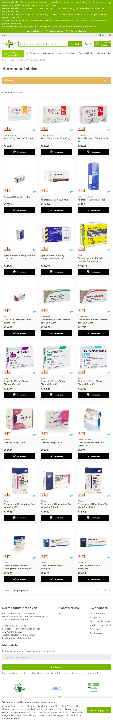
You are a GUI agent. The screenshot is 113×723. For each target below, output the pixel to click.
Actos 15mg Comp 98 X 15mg (18, 138)
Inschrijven (56, 667)
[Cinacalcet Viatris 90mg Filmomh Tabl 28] (93, 357)
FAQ (61, 613)
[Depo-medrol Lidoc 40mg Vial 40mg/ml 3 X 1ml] (56, 480)
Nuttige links (96, 617)
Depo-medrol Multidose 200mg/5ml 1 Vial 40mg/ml (17, 567)
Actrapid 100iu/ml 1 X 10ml (17, 196)
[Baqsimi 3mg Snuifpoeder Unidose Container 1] (93, 234)
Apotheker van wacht (100, 624)
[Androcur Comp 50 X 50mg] (56, 176)
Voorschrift (95, 628)
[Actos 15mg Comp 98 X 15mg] (19, 114)
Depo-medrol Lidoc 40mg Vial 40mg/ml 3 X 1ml (56, 505)
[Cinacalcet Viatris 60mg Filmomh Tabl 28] (56, 357)
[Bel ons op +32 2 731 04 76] (86, 43)
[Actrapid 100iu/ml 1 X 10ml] (19, 176)
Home (5, 59)
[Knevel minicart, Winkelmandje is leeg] (97, 43)
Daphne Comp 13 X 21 (15, 442)
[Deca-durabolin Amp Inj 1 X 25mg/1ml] (93, 419)
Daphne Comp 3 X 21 (51, 442)
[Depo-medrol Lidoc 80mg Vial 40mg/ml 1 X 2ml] (93, 480)
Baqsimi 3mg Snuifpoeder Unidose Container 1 (91, 259)
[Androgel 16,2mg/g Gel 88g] (93, 176)
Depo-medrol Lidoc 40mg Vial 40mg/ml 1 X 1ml (19, 505)
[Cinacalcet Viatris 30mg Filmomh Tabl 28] (19, 357)
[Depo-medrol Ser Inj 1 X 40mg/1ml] (56, 542)
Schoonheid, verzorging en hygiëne (58, 53)
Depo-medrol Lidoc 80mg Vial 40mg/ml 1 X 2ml (93, 505)
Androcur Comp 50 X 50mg (54, 199)
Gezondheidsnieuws (100, 621)
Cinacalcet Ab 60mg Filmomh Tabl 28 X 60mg (56, 321)
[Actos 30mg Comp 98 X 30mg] (56, 114)
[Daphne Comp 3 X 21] (56, 419)
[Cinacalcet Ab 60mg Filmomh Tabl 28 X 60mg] (56, 296)
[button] (56, 80)
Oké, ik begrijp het (98, 710)
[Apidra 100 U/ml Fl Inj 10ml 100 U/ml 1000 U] (19, 234)
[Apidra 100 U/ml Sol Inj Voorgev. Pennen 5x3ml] (56, 234)
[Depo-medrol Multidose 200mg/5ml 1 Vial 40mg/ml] (19, 542)
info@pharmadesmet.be (28, 628)
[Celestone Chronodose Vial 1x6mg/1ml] (19, 296)
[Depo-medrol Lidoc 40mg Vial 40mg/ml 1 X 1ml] (19, 480)
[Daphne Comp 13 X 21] (19, 419)
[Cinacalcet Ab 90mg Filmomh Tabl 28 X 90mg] (93, 296)
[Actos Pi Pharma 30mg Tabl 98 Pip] (93, 114)
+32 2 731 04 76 (19, 625)
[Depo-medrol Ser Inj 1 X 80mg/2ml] (93, 542)
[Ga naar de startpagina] (9, 44)
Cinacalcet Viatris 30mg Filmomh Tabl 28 (16, 382)
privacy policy (93, 673)
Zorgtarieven (96, 632)
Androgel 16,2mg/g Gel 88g (91, 199)
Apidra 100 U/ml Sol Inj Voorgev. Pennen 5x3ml (52, 257)
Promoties (34, 53)
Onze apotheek (97, 613)
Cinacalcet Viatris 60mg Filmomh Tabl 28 (53, 382)
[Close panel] (110, 3)
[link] (87, 590)
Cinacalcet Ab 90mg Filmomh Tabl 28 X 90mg (92, 321)
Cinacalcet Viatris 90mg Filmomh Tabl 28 (90, 382)
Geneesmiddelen (86, 53)
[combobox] (43, 44)
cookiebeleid (12, 718)
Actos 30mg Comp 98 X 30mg (55, 138)
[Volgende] (109, 590)
